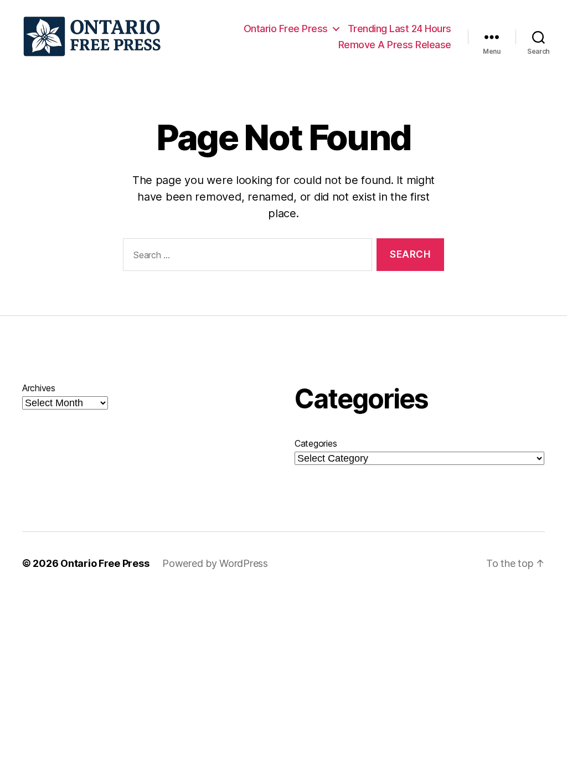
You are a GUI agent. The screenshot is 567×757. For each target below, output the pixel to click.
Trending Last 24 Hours (399, 28)
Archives (38, 387)
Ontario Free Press (286, 28)
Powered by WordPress (215, 563)
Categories (316, 443)
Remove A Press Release (394, 44)
